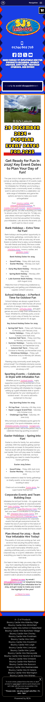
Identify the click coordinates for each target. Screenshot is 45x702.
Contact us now (18, 579)
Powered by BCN (22, 698)
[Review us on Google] (20, 55)
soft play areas (26, 309)
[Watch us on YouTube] (30, 55)
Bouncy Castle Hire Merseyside (22, 653)
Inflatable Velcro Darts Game (22, 514)
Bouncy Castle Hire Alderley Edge (22, 622)
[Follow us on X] (25, 55)
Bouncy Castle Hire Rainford (22, 661)
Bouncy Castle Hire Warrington (22, 673)
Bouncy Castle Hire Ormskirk (22, 659)
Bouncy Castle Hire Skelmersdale (22, 667)
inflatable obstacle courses (21, 206)
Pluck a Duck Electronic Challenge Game (21, 516)
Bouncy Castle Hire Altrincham (22, 625)
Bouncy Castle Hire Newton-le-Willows (22, 656)
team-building (13, 506)
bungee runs (35, 426)
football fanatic (27, 381)
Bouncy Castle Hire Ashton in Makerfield (22, 628)
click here (16, 684)
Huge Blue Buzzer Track (27, 509)
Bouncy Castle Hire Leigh (22, 645)
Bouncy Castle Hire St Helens (22, 670)
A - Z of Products (22, 619)
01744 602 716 (22, 47)
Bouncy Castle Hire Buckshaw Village (22, 631)
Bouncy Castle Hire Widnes (22, 675)
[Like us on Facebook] (14, 55)
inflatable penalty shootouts (16, 426)
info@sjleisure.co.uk (13, 582)
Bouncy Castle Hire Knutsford (22, 642)
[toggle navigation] (40, 3)
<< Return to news (22, 594)
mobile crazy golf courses (14, 208)
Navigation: (33, 3)
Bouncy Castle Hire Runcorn (22, 664)
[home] (3, 3)
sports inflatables (34, 208)
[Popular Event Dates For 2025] (22, 109)
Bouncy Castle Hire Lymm (22, 650)
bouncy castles (23, 203)
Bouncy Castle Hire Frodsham (22, 636)
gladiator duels (22, 252)
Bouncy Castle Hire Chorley (22, 633)
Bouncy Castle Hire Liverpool (22, 647)
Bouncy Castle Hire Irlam (22, 639)
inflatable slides (14, 249)
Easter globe (31, 487)
